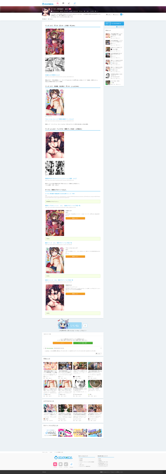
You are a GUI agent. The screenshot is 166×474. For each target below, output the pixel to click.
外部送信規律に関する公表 (103, 464)
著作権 (99, 458)
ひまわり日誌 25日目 (93, 388)
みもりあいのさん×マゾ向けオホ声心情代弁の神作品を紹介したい (80, 415)
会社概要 (81, 458)
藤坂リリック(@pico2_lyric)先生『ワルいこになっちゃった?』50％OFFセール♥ (65, 390)
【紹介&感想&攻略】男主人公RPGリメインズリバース (95, 371)
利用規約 (81, 460)
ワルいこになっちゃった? (72, 248)
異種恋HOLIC (69, 285)
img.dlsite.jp (49, 55)
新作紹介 (51, 19)
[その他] (123, 14)
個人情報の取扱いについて (103, 463)
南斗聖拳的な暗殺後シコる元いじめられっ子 (80, 389)
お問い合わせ (81, 464)
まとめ (51, 452)
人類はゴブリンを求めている (80, 371)
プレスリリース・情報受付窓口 (84, 466)
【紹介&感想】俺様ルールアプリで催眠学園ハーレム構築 (50, 371)
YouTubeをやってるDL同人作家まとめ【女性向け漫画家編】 (65, 415)
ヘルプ (80, 463)
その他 (101, 348)
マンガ (97, 11)
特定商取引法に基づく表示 (103, 461)
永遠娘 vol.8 (68, 210)
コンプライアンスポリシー (103, 466)
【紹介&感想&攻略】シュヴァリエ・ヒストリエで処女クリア (65, 372)
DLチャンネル (47, 4)
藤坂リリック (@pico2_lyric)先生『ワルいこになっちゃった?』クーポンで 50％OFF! (50, 390)
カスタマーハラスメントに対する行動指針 (86, 461)
